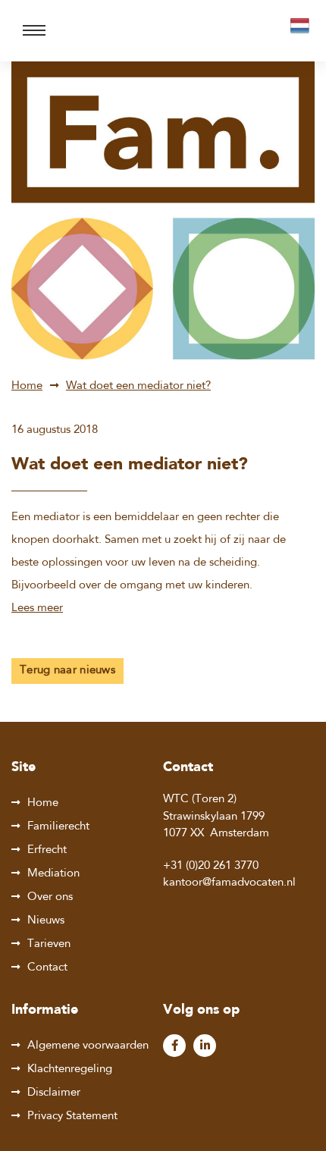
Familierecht (58, 827)
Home (26, 386)
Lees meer (37, 608)
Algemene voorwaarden (88, 1046)
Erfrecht (47, 850)
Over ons (50, 897)
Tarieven (49, 944)
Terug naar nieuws (67, 670)
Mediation (53, 874)
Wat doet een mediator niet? (138, 386)
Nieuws (45, 921)
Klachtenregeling (69, 1069)
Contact (47, 968)
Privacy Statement (72, 1116)
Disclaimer (53, 1093)
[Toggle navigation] (34, 30)
